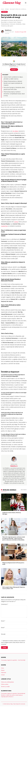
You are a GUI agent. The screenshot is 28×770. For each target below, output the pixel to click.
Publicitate (3, 672)
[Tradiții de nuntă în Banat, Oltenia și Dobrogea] (14, 502)
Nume (3, 621)
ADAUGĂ (14, 69)
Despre (2, 670)
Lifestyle (7, 9)
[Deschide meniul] (25, 3)
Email (3, 627)
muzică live (4, 226)
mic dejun (15, 131)
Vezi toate (23, 489)
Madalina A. (8, 30)
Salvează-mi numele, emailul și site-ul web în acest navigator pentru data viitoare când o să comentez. (13, 642)
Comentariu (4, 604)
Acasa (2, 668)
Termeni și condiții (5, 686)
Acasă (2, 9)
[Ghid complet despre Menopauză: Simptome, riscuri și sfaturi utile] (14, 576)
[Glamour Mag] (11, 3)
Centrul (16, 222)
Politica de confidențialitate (7, 682)
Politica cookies (4, 684)
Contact (3, 674)
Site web (3, 634)
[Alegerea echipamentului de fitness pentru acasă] (14, 552)
